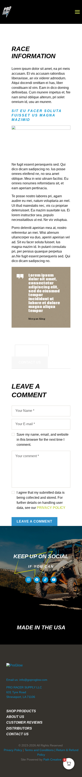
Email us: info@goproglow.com (26, 679)
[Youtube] (53, 580)
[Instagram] (28, 580)
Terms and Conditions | (40, 750)
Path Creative (52, 759)
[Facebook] (37, 580)
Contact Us (30, 362)
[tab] (32, 351)
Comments (32, 350)
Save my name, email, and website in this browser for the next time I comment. (43, 439)
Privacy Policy (51, 507)
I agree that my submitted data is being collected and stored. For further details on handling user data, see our (41, 500)
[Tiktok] (45, 580)
